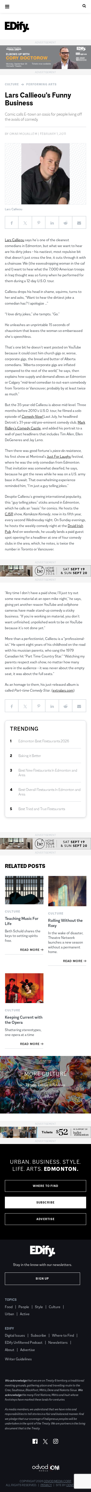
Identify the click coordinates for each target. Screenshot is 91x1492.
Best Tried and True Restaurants (41, 808)
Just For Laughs (59, 456)
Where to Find (45, 1186)
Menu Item (14, 1352)
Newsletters (58, 1342)
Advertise (45, 1219)
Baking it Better (29, 755)
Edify (9, 1328)
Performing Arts (41, 84)
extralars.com (63, 690)
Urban (9, 1314)
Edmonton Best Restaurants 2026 (43, 741)
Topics (11, 1299)
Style (39, 1306)
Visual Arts (45, 1096)
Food (9, 1306)
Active (25, 1314)
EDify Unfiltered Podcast (23, 1342)
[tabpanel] (45, 1192)
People (23, 1306)
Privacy (46, 1485)
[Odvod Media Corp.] (45, 1467)
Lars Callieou (14, 240)
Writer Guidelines (18, 1359)
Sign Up (42, 1279)
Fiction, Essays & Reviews (45, 1085)
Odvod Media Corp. (57, 1481)
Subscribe (45, 1202)
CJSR (9, 514)
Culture (12, 84)
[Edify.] (17, 26)
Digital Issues (15, 1335)
